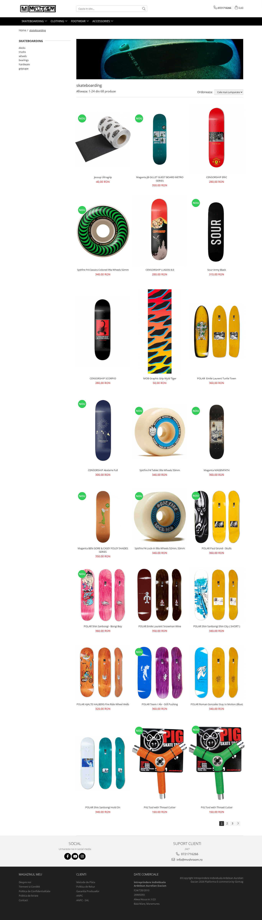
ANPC (79, 895)
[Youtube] (75, 856)
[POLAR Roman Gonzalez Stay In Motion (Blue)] (216, 673)
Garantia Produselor (87, 891)
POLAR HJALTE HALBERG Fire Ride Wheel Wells (103, 704)
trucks (22, 52)
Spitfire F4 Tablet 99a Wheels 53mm (159, 470)
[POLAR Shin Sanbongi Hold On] (103, 763)
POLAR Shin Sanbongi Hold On (102, 807)
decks (22, 48)
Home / (24, 30)
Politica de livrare (28, 895)
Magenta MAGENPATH (217, 470)
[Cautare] (143, 9)
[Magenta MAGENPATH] (216, 432)
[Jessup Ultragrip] (103, 139)
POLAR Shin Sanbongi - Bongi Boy (103, 626)
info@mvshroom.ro (189, 859)
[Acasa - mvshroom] (38, 8)
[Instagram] (82, 856)
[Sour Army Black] (216, 231)
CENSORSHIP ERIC (216, 177)
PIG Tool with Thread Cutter (159, 807)
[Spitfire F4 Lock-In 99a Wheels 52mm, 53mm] (160, 516)
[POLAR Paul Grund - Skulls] (216, 517)
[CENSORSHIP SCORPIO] (103, 331)
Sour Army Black (216, 269)
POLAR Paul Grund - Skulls (217, 548)
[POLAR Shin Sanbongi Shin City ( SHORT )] (216, 595)
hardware (24, 64)
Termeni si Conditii (29, 886)
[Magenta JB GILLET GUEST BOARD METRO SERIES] (160, 139)
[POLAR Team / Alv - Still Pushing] (160, 673)
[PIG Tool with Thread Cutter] (160, 763)
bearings (24, 60)
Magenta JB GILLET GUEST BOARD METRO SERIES (159, 178)
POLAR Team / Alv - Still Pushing (160, 704)
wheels (23, 56)
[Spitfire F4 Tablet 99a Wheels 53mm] (160, 431)
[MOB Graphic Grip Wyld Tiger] (160, 331)
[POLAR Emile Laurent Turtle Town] (216, 331)
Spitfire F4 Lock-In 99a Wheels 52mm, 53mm (160, 548)
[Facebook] (67, 856)
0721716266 (189, 854)
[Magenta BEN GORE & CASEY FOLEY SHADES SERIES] (103, 516)
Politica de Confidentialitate (34, 891)
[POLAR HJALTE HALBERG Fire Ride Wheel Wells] (103, 672)
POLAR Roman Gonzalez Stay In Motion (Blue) (217, 704)
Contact (23, 900)
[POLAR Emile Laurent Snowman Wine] (160, 594)
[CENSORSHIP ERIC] (216, 139)
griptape (23, 68)
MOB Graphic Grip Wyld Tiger (159, 378)
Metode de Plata (85, 882)
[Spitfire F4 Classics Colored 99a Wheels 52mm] (103, 231)
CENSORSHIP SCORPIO (103, 378)
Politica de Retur (85, 886)
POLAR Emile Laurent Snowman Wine (159, 626)
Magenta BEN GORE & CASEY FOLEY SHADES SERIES (103, 550)
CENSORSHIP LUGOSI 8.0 (160, 269)
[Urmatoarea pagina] (237, 823)
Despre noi (25, 882)
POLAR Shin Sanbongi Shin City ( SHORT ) (216, 626)
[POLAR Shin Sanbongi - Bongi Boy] (103, 595)
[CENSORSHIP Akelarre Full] (103, 432)
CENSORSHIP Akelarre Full (103, 470)
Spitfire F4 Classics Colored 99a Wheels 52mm (103, 269)
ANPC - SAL (82, 900)
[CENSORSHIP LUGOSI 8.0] (160, 231)
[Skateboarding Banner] (159, 59)
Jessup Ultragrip (103, 177)
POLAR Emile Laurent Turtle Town (216, 378)
